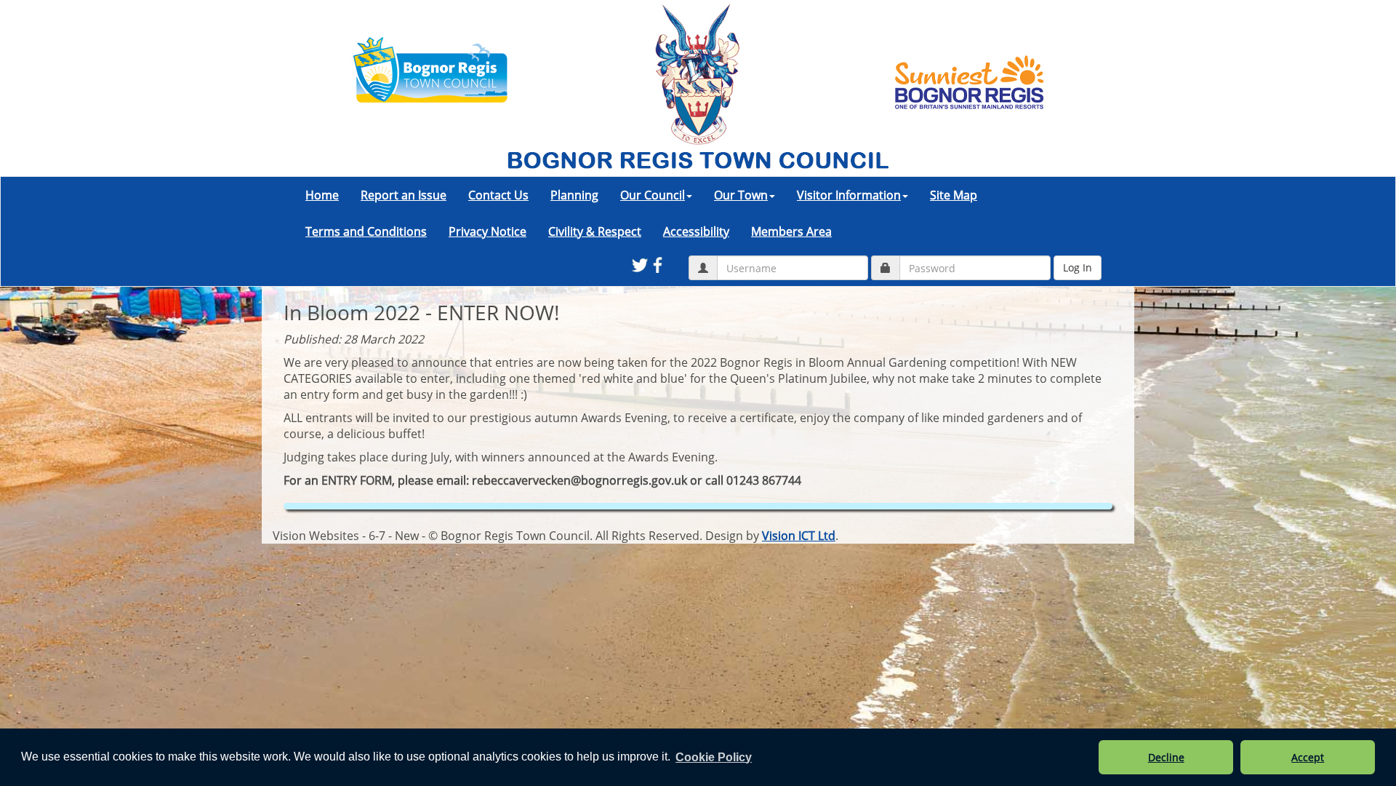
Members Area (791, 231)
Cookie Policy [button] (713, 757)
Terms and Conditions (366, 231)
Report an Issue (403, 195)
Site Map (953, 195)
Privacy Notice (487, 231)
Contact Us (498, 195)
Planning (574, 195)
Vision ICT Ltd (798, 536)
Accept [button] (1307, 757)
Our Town (741, 195)
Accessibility (696, 231)
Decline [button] (1166, 757)
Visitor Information (849, 195)
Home (322, 195)
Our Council (652, 195)
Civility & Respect (594, 231)
